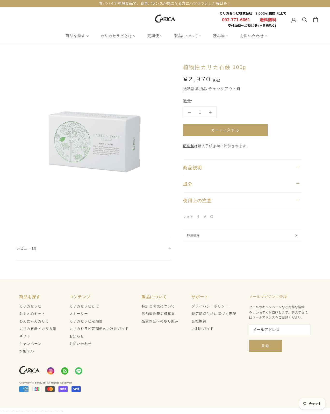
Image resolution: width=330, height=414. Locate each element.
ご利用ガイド (203, 329)
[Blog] (64, 371)
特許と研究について (158, 306)
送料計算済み (195, 89)
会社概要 (199, 321)
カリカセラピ (30, 306)
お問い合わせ (252, 35)
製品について (186, 35)
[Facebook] (198, 216)
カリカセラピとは (116, 35)
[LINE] (78, 371)
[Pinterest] (211, 216)
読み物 (219, 35)
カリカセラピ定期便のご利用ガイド (99, 329)
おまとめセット (32, 314)
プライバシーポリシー (210, 306)
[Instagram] (50, 371)
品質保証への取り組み (160, 321)
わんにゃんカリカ (34, 321)
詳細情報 (193, 235)
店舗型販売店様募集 (158, 314)
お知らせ (76, 336)
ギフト (24, 336)
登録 (265, 346)
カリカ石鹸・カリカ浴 (38, 329)
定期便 (153, 35)
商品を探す (75, 35)
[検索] (304, 19)
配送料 (188, 146)
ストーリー (78, 314)
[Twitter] (204, 216)
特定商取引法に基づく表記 (214, 314)
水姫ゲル (26, 351)
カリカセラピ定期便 (86, 321)
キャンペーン (30, 344)
